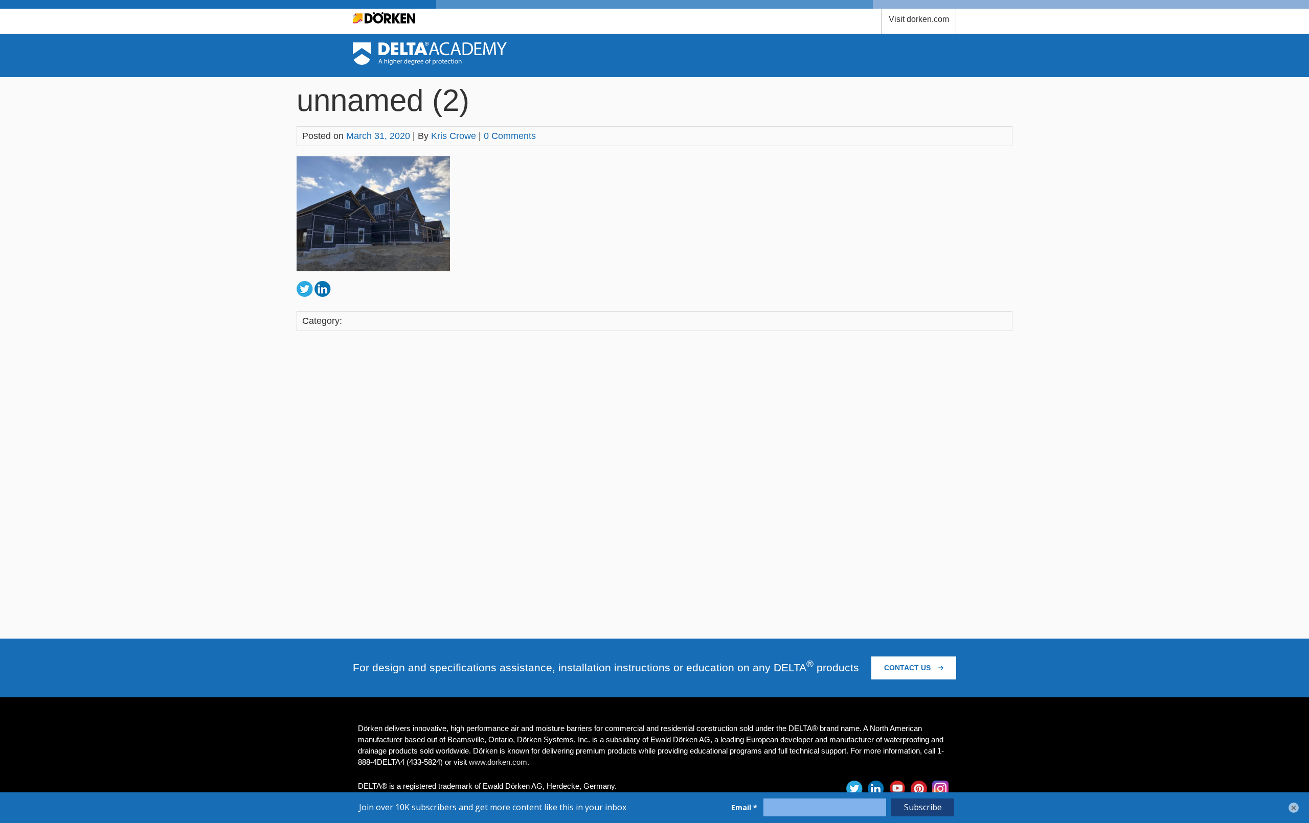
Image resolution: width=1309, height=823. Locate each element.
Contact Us (908, 668)
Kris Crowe (453, 136)
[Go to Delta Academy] (430, 62)
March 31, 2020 (378, 136)
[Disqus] (654, 482)
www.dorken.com (498, 762)
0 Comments (510, 136)
